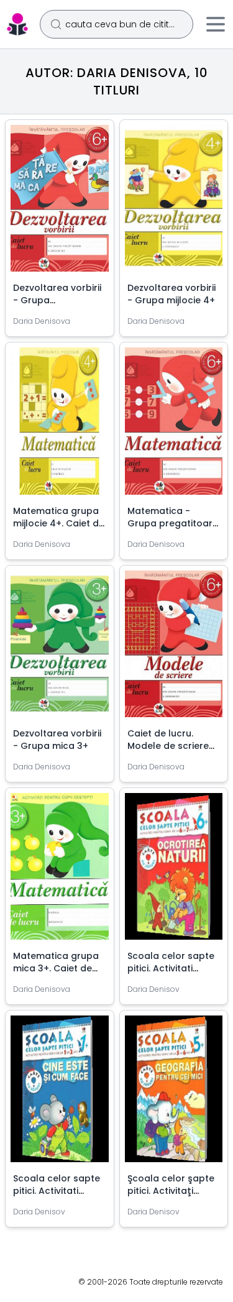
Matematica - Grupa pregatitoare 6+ (172, 523)
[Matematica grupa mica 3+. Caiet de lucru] (60, 871)
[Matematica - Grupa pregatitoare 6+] (174, 425)
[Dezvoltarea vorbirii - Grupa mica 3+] (60, 649)
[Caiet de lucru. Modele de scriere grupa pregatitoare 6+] (174, 649)
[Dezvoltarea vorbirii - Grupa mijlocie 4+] (174, 203)
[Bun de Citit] (17, 24)
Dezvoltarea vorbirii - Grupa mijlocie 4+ (171, 294)
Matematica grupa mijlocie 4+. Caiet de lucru (58, 523)
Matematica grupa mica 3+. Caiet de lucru (56, 968)
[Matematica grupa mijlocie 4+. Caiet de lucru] (60, 425)
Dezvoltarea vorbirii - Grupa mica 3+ (57, 739)
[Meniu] (215, 24)
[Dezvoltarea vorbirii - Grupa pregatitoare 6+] (60, 203)
